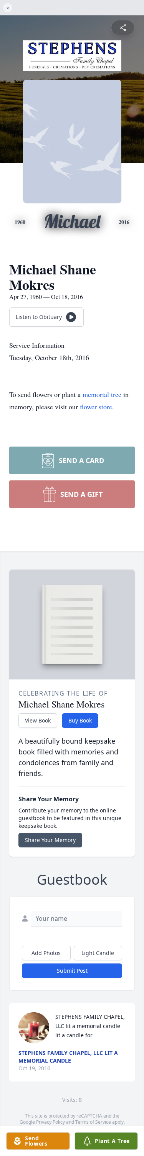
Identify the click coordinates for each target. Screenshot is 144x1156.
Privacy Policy (50, 1122)
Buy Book (80, 720)
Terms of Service (93, 1122)
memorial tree (102, 394)
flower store (96, 406)
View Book (38, 720)
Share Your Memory (50, 840)
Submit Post (72, 970)
